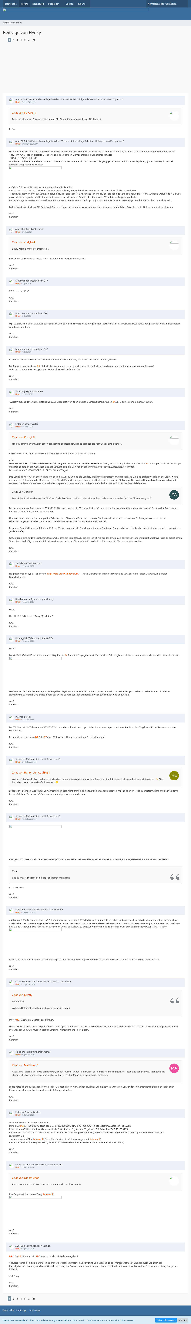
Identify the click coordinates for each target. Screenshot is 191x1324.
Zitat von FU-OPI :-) (24, 112)
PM (22, 1125)
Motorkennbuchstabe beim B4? (31, 280)
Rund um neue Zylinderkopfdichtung (34, 598)
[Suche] (183, 3)
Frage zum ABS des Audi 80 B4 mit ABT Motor (39, 909)
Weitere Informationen (166, 1320)
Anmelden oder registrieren (162, 3)
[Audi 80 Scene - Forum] (95, 13)
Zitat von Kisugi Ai (23, 437)
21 (34, 39)
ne (157, 778)
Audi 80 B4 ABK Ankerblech (29, 228)
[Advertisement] (95, 66)
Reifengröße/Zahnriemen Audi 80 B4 (34, 638)
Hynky (17, 102)
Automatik (38, 1139)
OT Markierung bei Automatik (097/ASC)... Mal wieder (43, 981)
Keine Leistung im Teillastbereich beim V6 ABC (39, 1164)
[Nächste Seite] (39, 40)
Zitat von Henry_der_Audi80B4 (31, 772)
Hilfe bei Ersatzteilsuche (27, 1112)
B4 (38, 365)
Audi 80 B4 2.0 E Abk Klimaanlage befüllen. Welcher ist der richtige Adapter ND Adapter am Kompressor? (69, 99)
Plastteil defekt (22, 716)
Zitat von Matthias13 (25, 1065)
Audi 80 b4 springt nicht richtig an (33, 1245)
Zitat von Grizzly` (22, 995)
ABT (45, 736)
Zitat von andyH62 (23, 242)
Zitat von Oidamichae (25, 1178)
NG (17, 1019)
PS (19, 1256)
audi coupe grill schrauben (29, 391)
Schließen (183, 1320)
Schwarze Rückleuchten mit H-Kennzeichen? (37, 759)
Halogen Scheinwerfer (26, 423)
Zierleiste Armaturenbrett (28, 563)
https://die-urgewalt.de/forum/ (63, 573)
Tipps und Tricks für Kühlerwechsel (33, 1051)
